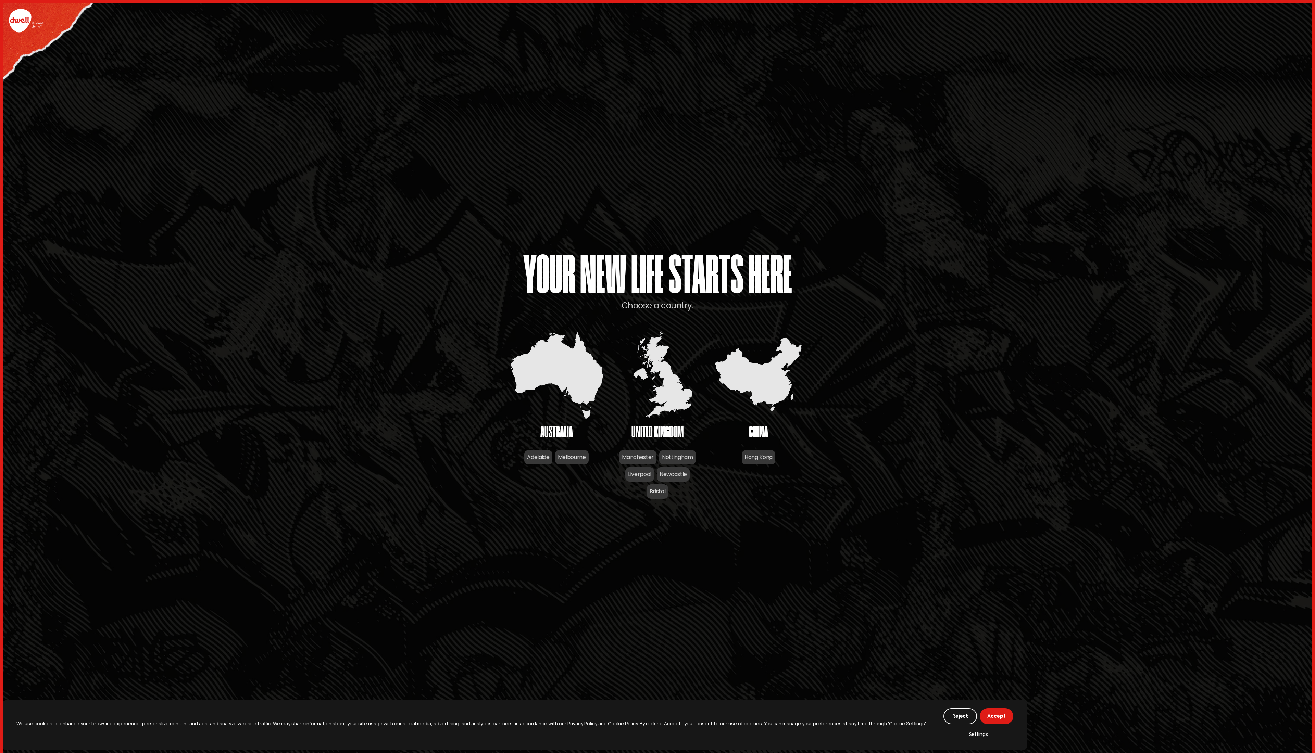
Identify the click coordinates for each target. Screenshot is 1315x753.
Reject (960, 716)
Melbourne (572, 457)
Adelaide (538, 457)
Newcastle (673, 474)
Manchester (638, 457)
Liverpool (639, 474)
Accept (996, 716)
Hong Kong (758, 457)
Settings (978, 734)
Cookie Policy (623, 723)
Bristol (658, 491)
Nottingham (677, 457)
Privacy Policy (582, 723)
